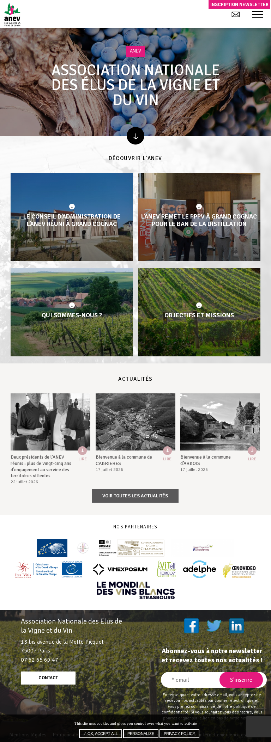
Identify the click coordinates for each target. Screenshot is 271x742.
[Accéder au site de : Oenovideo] (239, 569)
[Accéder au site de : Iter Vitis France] (49, 569)
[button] (257, 14)
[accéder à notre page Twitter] (214, 625)
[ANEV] (12, 14)
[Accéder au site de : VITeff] (167, 569)
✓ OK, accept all (100, 733)
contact (48, 678)
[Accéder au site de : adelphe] (199, 569)
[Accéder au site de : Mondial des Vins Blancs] (136, 590)
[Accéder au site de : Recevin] (52, 548)
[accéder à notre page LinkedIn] (236, 625)
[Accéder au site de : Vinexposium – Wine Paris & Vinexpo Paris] (120, 569)
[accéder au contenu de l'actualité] (50, 421)
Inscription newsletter (239, 4)
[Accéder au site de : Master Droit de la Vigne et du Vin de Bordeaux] (83, 548)
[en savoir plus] (135, 136)
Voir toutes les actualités (135, 496)
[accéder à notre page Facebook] (191, 625)
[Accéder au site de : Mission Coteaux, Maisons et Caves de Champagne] (131, 548)
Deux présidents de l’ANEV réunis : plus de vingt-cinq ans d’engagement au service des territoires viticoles (41, 466)
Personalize (140, 733)
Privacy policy (179, 733)
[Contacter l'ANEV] (235, 14)
